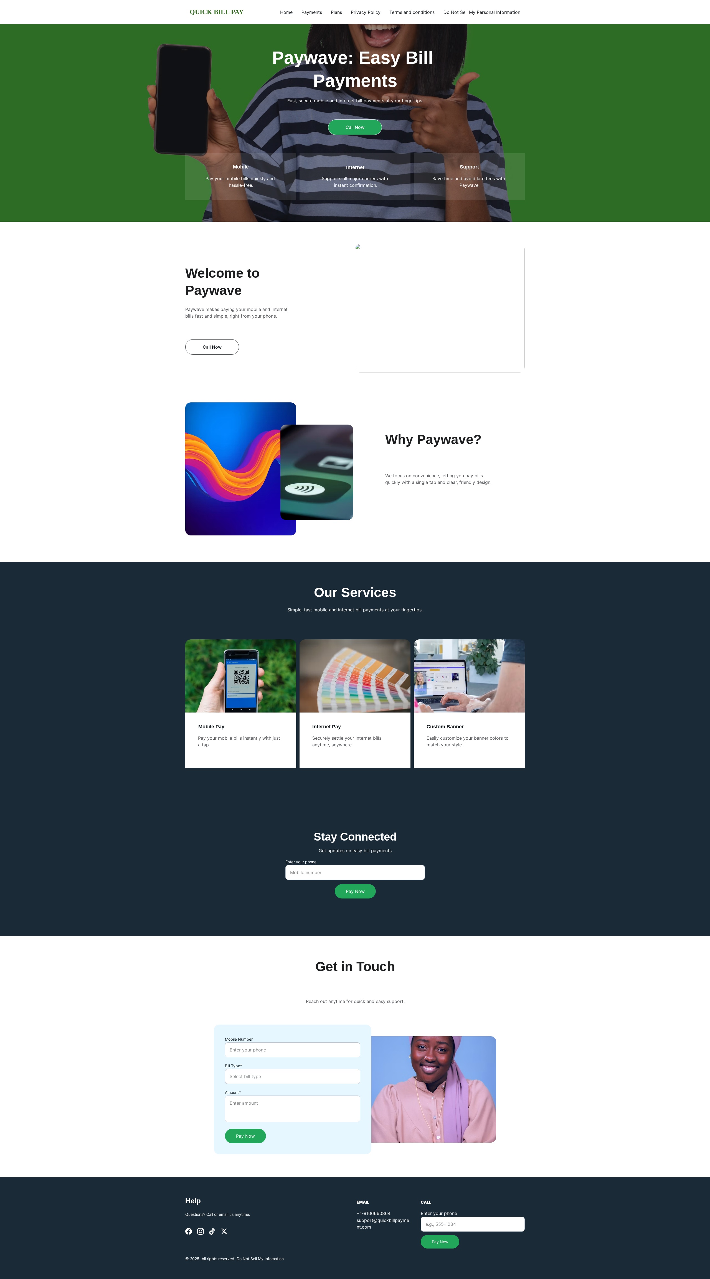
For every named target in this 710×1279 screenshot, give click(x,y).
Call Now (355, 127)
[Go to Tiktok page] (212, 1231)
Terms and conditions (412, 12)
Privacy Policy (366, 12)
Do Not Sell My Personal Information (481, 12)
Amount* (233, 1092)
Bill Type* (233, 1065)
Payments (311, 12)
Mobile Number (239, 1039)
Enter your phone (300, 861)
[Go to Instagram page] (200, 1231)
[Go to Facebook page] (188, 1231)
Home (286, 12)
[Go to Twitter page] (224, 1231)
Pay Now (355, 891)
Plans (336, 12)
